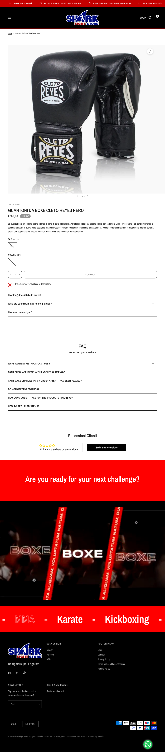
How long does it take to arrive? (24, 295)
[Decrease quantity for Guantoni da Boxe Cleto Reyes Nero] (10, 274)
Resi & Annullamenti (57, 685)
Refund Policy (104, 668)
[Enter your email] (38, 704)
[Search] (150, 18)
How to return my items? (23, 406)
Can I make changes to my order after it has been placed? (45, 380)
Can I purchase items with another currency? (37, 372)
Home (10, 33)
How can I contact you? (20, 312)
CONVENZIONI (54, 644)
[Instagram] (19, 673)
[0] (155, 18)
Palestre (50, 654)
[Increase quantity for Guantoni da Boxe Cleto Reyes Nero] (19, 274)
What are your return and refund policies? (30, 303)
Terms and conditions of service (111, 664)
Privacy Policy (104, 659)
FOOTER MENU (106, 644)
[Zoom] (150, 51)
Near (100, 650)
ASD (49, 659)
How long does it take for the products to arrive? (40, 397)
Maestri (50, 650)
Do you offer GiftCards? (23, 389)
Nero (12, 262)
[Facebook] (11, 673)
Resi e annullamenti (55, 691)
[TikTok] (26, 672)
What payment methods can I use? (29, 363)
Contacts (101, 654)
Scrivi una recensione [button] (106, 447)
